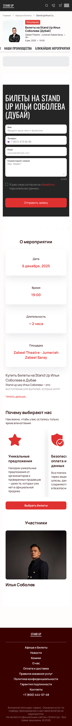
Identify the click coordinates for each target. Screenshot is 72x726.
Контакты (36, 689)
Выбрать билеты (36, 505)
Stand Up (8, 5)
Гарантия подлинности (36, 684)
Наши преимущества (18, 48)
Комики (36, 658)
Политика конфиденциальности (36, 679)
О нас (36, 663)
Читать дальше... (16, 396)
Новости (36, 653)
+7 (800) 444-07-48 (36, 695)
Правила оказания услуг (36, 674)
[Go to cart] (60, 5)
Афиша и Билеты (36, 647)
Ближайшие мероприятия (52, 48)
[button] (9, 141)
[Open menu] (66, 6)
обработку (48, 184)
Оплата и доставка (36, 668)
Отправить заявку (36, 203)
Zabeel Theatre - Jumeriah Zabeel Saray (44, 34)
